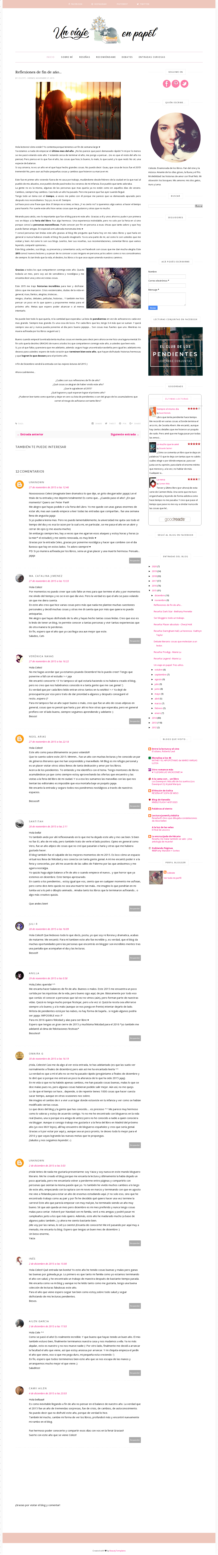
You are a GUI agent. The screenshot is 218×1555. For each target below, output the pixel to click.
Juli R (33, 923)
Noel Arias (37, 736)
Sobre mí (67, 57)
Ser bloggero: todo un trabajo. (169, 617)
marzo (158, 703)
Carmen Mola (164, 483)
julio (157, 684)
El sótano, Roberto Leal (163, 751)
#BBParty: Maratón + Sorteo (166, 850)
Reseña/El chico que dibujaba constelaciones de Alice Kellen (174, 819)
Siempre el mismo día (168, 408)
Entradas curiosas (152, 57)
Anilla (34, 973)
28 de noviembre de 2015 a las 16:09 (49, 929)
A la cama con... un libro (165, 778)
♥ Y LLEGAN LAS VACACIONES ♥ (167, 772)
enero (158, 713)
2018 (154, 576)
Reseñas (84, 57)
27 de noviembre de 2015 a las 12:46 (49, 487)
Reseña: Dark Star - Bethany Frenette (173, 611)
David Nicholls (164, 413)
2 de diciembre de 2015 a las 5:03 (47, 1165)
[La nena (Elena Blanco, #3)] (152, 487)
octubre (159, 669)
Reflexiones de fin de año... (168, 604)
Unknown (36, 482)
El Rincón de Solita (162, 790)
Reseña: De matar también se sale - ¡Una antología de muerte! (172, 840)
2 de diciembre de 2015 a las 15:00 (48, 1263)
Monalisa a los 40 (161, 757)
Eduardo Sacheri (165, 448)
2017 (154, 580)
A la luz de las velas (163, 827)
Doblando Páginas (162, 848)
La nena (161, 479)
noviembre (160, 600)
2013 (154, 722)
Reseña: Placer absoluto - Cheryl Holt (173, 624)
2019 (154, 571)
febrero (159, 708)
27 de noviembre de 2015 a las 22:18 (49, 741)
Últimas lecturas (176, 398)
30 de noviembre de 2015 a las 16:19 (49, 1058)
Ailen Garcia (39, 1321)
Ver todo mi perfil (172, 877)
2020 (154, 566)
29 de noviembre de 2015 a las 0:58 (48, 978)
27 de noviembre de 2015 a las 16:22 (49, 661)
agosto (158, 679)
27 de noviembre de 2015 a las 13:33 (49, 581)
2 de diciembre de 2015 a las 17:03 (48, 1326)
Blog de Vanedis (161, 799)
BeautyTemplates (118, 1550)
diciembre (160, 595)
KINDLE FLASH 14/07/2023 (164, 802)
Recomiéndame (106, 57)
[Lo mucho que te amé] (152, 451)
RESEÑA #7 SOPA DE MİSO (165, 793)
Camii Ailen (38, 1388)
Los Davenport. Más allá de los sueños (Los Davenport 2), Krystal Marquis (173, 783)
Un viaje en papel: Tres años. (169, 665)
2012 (154, 727)
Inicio (51, 57)
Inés (32, 1258)
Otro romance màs (162, 769)
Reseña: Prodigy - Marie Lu (167, 652)
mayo (157, 693)
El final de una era (161, 829)
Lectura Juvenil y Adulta (165, 815)
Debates (127, 57)
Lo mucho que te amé (168, 444)
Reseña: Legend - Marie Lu (167, 658)
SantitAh (36, 821)
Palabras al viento (162, 808)
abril (157, 698)
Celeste (22, 78)
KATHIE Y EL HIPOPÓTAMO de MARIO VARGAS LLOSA (174, 762)
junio (157, 688)
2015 (154, 590)
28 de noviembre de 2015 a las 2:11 (48, 826)
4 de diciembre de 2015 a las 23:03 (48, 1393)
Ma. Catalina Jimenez (46, 575)
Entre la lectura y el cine (165, 748)
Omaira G (36, 1053)
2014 (154, 717)
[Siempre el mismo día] (152, 416)
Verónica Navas (41, 656)
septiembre (161, 674)
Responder (135, 560)
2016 (154, 585)
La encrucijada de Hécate (166, 836)
